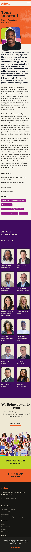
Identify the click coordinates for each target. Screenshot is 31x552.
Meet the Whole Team (8, 241)
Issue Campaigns (7, 191)
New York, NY (5, 531)
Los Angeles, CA (5, 527)
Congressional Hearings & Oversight (12, 209)
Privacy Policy (13, 498)
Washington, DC (5, 524)
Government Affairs (6, 512)
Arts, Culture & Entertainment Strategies (13, 200)
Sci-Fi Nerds (23, 213)
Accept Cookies (15, 547)
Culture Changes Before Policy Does (12, 183)
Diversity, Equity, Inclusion (9, 213)
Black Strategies (6, 205)
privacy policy (17, 543)
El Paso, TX (4, 529)
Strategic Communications (8, 509)
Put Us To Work (15, 423)
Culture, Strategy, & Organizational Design (12, 517)
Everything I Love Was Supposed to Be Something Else (13, 178)
